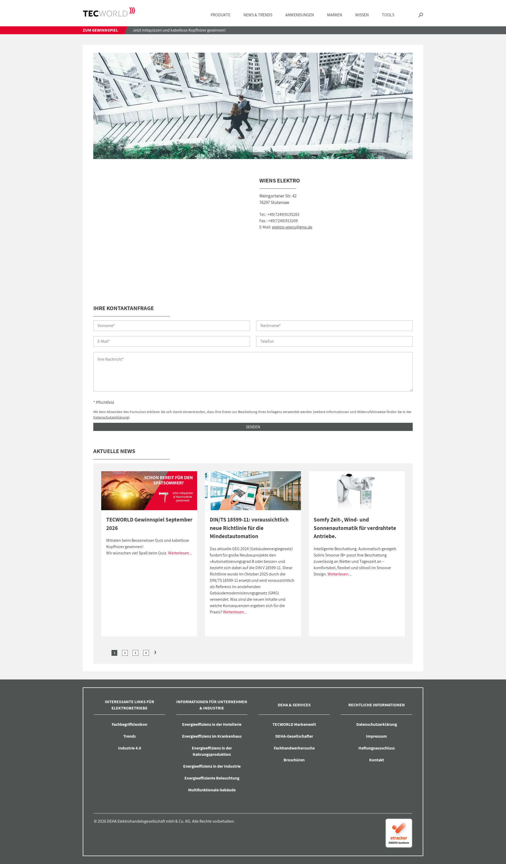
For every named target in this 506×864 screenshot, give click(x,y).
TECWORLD (109, 12)
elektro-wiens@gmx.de (292, 227)
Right (155, 652)
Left (105, 652)
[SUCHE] (420, 15)
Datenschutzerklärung (110, 417)
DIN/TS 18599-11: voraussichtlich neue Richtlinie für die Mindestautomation (249, 528)
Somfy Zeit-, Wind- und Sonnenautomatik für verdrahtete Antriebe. (355, 528)
